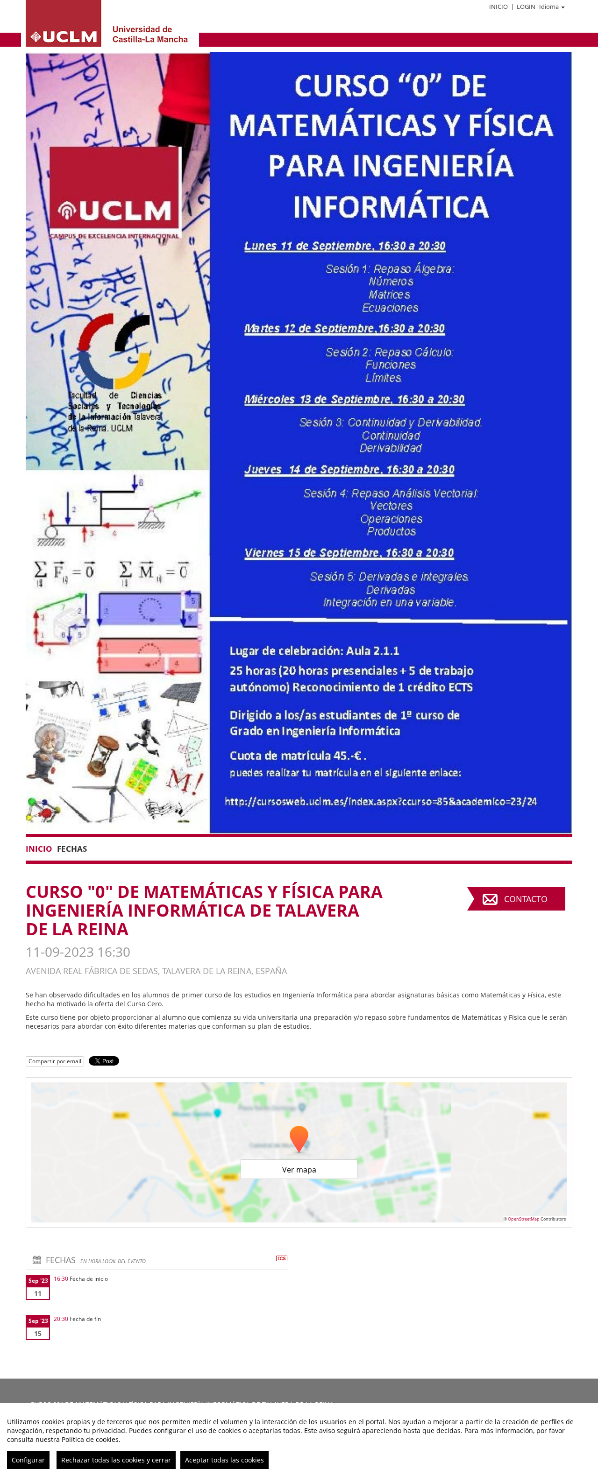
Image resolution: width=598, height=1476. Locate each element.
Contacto (526, 898)
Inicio (498, 6)
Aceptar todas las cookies (224, 1459)
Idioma (549, 6)
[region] (299, 1439)
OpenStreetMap (524, 1219)
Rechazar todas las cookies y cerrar (116, 1459)
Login (526, 6)
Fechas (72, 848)
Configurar (28, 1459)
